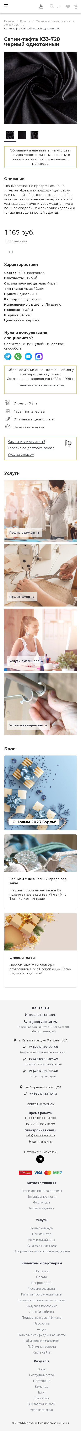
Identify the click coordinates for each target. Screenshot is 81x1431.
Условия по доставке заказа (31, 448)
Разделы (41, 1361)
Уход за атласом (21, 454)
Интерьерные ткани (41, 1197)
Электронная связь (40, 1130)
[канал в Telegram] (8, 356)
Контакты (40, 1008)
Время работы (40, 1113)
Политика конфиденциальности (42, 1335)
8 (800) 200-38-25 (43, 1022)
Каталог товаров (41, 1183)
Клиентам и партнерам (41, 1263)
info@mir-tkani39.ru (40, 1135)
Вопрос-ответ (41, 1283)
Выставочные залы (41, 1404)
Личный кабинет (41, 1312)
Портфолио (41, 1381)
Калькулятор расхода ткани (41, 1294)
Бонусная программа (41, 1306)
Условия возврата (41, 1289)
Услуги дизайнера (24, 661)
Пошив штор (20, 597)
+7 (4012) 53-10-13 (43, 1094)
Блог (41, 1392)
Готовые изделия (41, 1208)
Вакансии (41, 1398)
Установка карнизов (26, 725)
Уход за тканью (41, 1410)
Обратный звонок (40, 1104)
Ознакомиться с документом (40, 385)
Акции (41, 1329)
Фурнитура (41, 1202)
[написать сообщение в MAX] (39, 356)
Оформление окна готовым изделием (42, 1251)
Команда (41, 1387)
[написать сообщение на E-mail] (29, 356)
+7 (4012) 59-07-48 (43, 1071)
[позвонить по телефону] (18, 356)
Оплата (41, 1277)
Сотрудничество (41, 1375)
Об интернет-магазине (42, 1341)
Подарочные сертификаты (41, 1318)
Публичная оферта (41, 1347)
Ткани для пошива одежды (41, 1191)
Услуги (42, 1220)
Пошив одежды (22, 532)
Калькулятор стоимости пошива (41, 1300)
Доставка (41, 1271)
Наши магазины (40, 1141)
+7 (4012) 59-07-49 (43, 1047)
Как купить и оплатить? (26, 441)
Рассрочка (42, 1323)
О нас (41, 1369)
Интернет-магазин (40, 1015)
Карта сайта (41, 1352)
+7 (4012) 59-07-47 (43, 1059)
